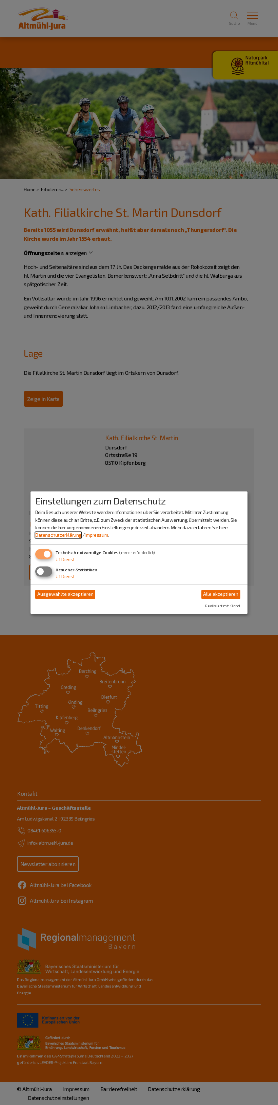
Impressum (96, 535)
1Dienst (65, 559)
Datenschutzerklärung (58, 535)
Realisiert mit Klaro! (222, 606)
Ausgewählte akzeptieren (65, 594)
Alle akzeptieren (220, 594)
